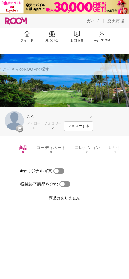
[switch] (58, 171)
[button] (14, 120)
